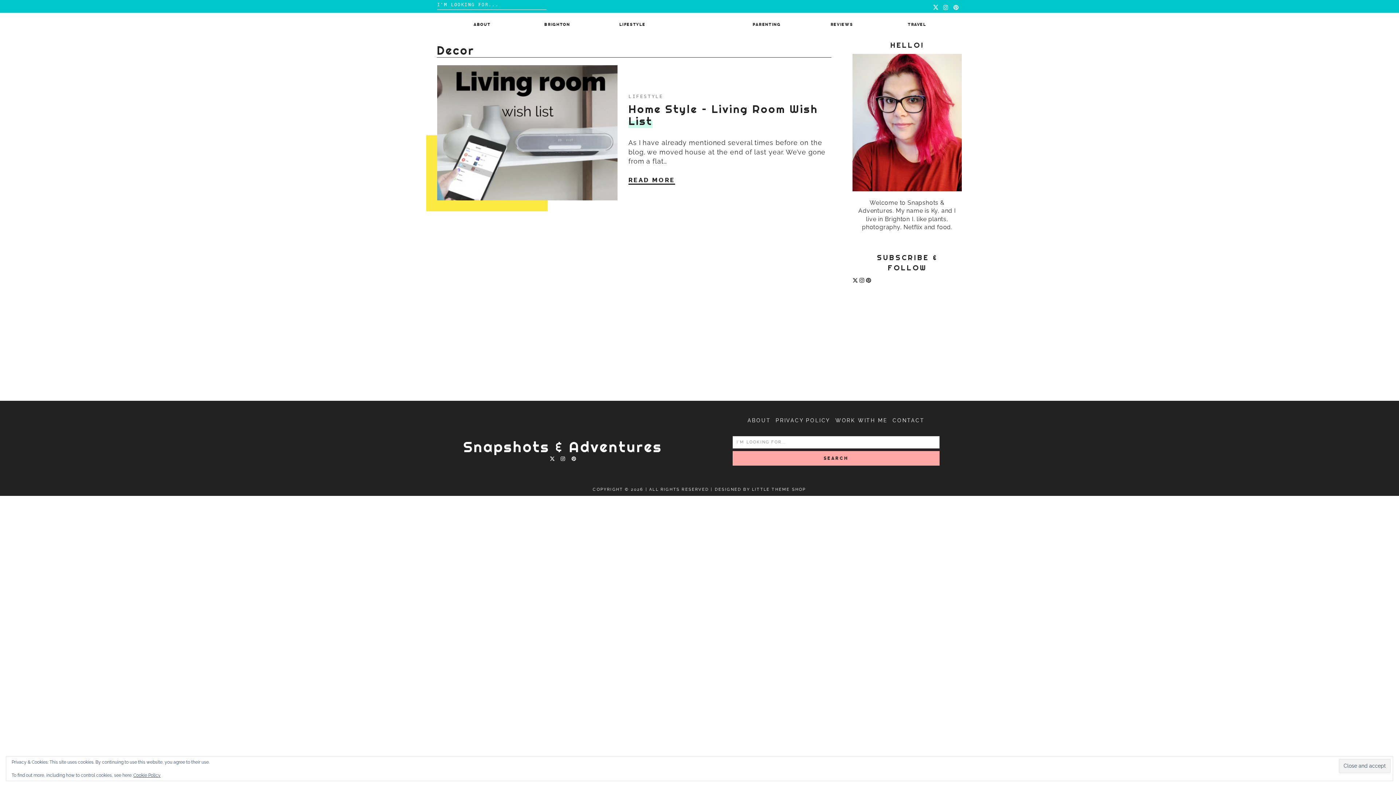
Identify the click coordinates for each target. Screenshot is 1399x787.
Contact (909, 420)
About (482, 24)
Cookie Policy (147, 775)
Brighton (557, 24)
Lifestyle (632, 24)
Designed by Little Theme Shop (760, 489)
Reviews (842, 24)
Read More (651, 180)
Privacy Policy (803, 420)
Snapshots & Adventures (562, 447)
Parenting (767, 24)
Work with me (861, 420)
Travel (917, 24)
